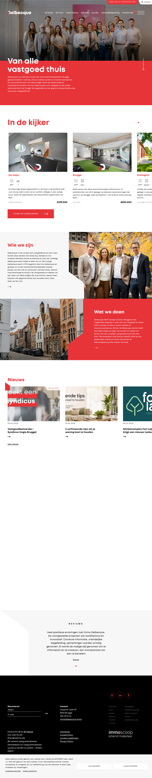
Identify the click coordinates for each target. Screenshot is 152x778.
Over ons (112, 706)
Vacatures (127, 13)
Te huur (59, 13)
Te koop (49, 13)
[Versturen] (46, 713)
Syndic (95, 13)
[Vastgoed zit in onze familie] (10, 287)
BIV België (28, 732)
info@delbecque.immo (71, 719)
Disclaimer (65, 732)
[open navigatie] (141, 13)
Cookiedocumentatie (13, 771)
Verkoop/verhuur (132, 710)
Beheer (85, 13)
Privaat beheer (131, 713)
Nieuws (112, 713)
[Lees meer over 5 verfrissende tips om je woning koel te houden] (91, 412)
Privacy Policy (66, 741)
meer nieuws (13, 444)
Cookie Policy (66, 735)
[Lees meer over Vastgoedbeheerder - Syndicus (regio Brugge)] (34, 412)
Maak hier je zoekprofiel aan (122, 2)
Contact (112, 716)
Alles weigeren (94, 766)
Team (111, 710)
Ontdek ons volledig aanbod (26, 213)
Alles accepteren (130, 766)
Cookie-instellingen (30, 771)
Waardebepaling (110, 13)
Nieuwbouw (72, 13)
